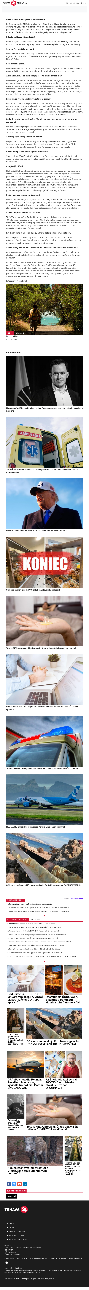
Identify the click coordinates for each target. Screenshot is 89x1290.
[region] (26, 3)
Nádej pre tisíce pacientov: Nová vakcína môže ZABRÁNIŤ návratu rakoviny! (35, 927)
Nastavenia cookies (16, 1235)
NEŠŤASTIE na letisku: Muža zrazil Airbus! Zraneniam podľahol (32, 924)
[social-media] (6, 1263)
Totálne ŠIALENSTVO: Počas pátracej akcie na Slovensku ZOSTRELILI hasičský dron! (37, 935)
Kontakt (11, 1223)
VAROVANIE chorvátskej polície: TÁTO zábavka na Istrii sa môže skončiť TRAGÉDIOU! (37, 945)
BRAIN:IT (52, 1279)
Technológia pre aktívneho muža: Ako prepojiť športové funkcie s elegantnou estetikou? (39, 911)
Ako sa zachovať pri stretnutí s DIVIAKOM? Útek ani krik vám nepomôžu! (34, 931)
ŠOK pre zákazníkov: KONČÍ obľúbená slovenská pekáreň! (30, 904)
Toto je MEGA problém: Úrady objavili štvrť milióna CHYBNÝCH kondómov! (34, 949)
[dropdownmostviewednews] (44, 915)
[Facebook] (8, 1184)
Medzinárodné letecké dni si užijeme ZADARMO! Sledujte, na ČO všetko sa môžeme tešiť (39, 908)
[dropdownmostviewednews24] (44, 961)
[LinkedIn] (24, 1184)
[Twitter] (14, 1184)
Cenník (11, 1227)
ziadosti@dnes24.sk (75, 1258)
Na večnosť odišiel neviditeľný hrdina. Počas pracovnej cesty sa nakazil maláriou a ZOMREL (40, 942)
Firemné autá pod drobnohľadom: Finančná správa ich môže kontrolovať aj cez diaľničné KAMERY (42, 956)
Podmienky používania (17, 1231)
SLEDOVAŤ (11, 1196)
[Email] (19, 1184)
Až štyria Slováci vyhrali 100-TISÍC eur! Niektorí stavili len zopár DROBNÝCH (34, 938)
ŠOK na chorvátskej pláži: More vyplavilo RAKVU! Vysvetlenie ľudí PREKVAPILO (35, 953)
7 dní (31, 920)
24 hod (37, 920)
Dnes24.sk (14, 336)
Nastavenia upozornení (17, 1239)
